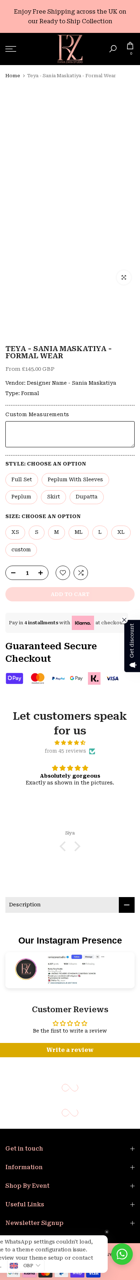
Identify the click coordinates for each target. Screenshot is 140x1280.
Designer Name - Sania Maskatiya (71, 383)
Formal (30, 393)
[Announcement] (70, 16)
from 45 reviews (65, 751)
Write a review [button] (70, 1050)
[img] (70, 742)
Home (12, 75)
